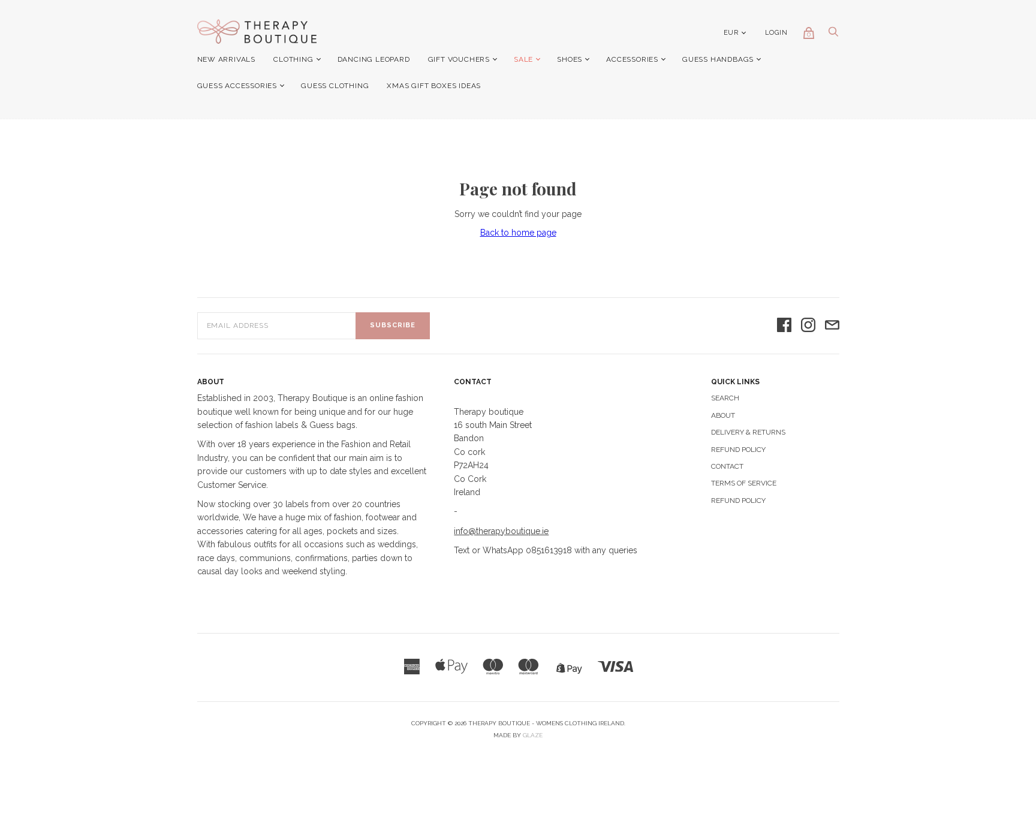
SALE (523, 59)
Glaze (533, 735)
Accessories (632, 59)
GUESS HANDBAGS (718, 59)
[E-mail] (832, 326)
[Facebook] (784, 326)
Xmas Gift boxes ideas (434, 86)
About (723, 415)
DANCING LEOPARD (374, 59)
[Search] (833, 35)
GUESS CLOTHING (335, 86)
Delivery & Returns (748, 432)
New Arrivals (226, 59)
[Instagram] (808, 326)
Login (776, 33)
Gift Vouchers (459, 59)
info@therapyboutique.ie (501, 531)
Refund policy (738, 500)
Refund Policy (738, 449)
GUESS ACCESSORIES (237, 86)
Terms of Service (743, 483)
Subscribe (392, 325)
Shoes (569, 59)
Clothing (293, 59)
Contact (727, 466)
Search (725, 398)
